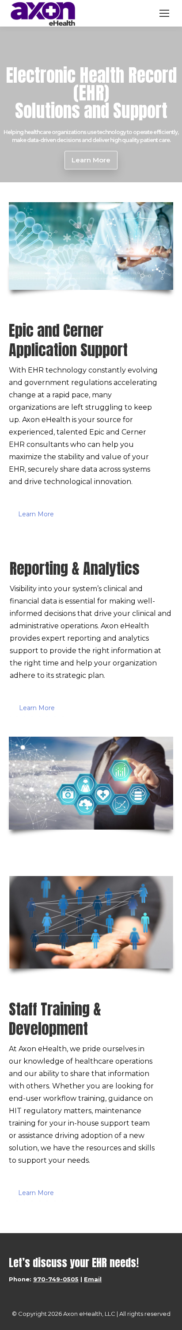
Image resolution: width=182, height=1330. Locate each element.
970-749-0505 (56, 1279)
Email (93, 1279)
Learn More (36, 514)
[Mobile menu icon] (164, 13)
